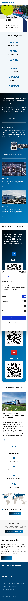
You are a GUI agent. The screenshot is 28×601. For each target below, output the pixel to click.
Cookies (4, 586)
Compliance (15, 583)
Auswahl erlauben (14, 323)
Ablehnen (14, 328)
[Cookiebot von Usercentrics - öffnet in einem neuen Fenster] (19, 272)
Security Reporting (8, 589)
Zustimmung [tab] (5, 276)
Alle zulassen (14, 317)
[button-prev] (12, 446)
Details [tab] (14, 276)
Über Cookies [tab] (22, 276)
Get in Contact (7, 572)
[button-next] (15, 446)
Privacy (23, 583)
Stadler (14, 260)
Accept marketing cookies (14, 531)
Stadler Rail (14, 359)
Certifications (13, 586)
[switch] (24, 301)
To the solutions (13, 118)
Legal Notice (6, 583)
